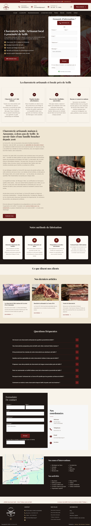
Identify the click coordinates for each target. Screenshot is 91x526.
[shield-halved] (59, 71)
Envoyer (64, 61)
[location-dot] (56, 240)
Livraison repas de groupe (59, 486)
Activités (72, 513)
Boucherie (54, 481)
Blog (71, 510)
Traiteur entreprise (74, 484)
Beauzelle (72, 469)
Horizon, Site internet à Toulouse (82, 524)
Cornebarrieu (73, 465)
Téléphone (55, 42)
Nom (66, 30)
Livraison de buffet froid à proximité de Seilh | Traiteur (72, 502)
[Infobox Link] (23, 6)
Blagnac (72, 470)
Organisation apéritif (57, 488)
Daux (71, 467)
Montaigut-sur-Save (57, 465)
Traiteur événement (75, 486)
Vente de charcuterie (69, 303)
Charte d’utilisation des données (77, 517)
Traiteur (72, 482)
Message (54, 48)
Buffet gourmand (56, 482)
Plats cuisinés (73, 481)
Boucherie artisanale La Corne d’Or (44, 303)
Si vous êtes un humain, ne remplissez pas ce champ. (20, 439)
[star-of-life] (12, 240)
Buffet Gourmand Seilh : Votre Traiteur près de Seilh (17, 502)
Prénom (54, 30)
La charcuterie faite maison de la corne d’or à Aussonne (16, 304)
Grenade (54, 467)
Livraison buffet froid (57, 484)
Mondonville (55, 470)
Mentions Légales (74, 515)
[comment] (34, 240)
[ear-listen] (78, 240)
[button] (67, 1)
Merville (54, 469)
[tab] (45, 339)
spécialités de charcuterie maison (35, 145)
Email (53, 36)
